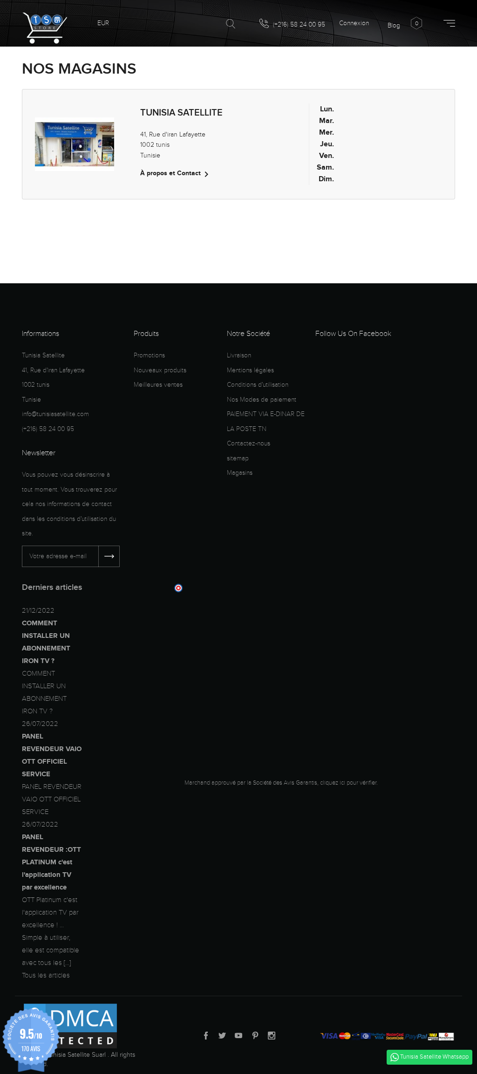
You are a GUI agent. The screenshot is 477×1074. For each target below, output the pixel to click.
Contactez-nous (248, 443)
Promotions (149, 355)
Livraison (239, 355)
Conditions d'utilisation (257, 385)
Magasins (239, 473)
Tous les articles (46, 975)
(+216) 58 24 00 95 (298, 24)
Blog (394, 25)
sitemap (238, 458)
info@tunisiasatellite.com (55, 414)
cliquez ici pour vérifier (348, 783)
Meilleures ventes (158, 385)
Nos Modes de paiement (261, 400)
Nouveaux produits (160, 370)
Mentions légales (250, 370)
